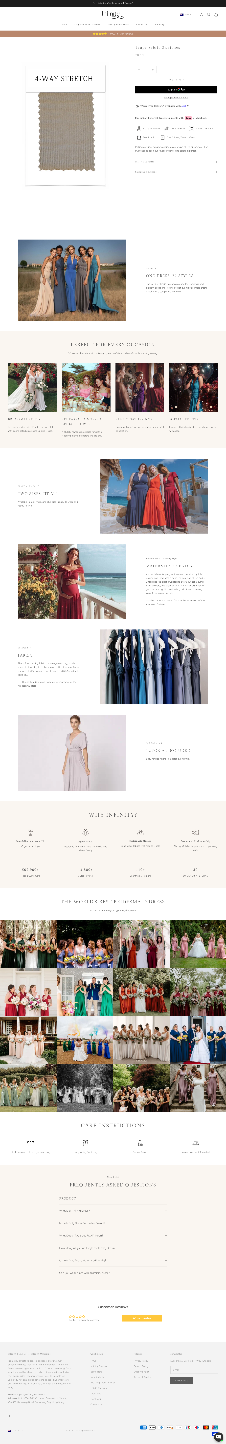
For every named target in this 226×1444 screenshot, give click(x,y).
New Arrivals (97, 1377)
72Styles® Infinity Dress (87, 24)
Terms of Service (142, 1377)
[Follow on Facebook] (9, 1416)
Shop (64, 24)
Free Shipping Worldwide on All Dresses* (113, 3)
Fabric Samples (98, 1388)
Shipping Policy (142, 1371)
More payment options (176, 97)
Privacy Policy (141, 1360)
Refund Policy (141, 1366)
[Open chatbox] (218, 1437)
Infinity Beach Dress (118, 24)
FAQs (93, 1360)
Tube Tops (95, 1393)
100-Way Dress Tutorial (102, 1382)
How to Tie (141, 24)
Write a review (142, 1318)
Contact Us (96, 1404)
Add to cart (176, 79)
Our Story (159, 24)
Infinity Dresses (98, 1366)
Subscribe (181, 1380)
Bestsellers (96, 1371)
